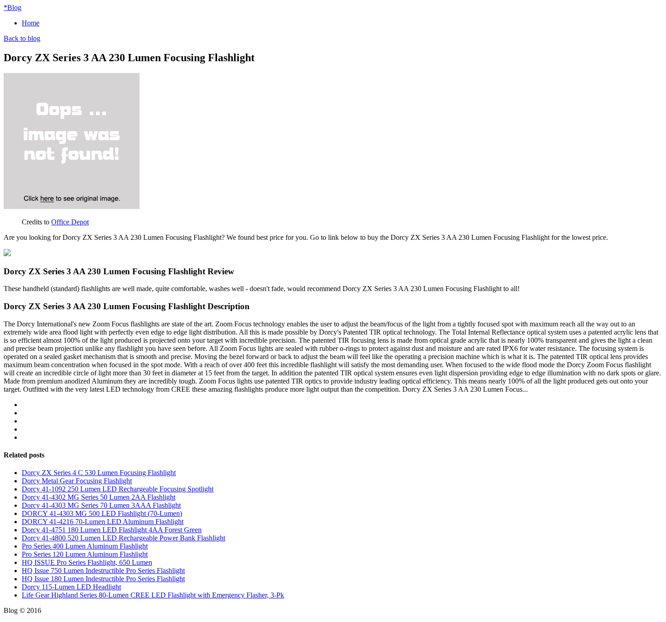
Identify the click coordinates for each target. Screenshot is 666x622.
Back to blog (22, 38)
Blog (12, 7)
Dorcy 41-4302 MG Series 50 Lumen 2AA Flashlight (98, 497)
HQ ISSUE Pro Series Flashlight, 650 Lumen (87, 562)
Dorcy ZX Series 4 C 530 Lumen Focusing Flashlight (99, 472)
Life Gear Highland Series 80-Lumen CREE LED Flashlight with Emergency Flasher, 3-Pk (153, 595)
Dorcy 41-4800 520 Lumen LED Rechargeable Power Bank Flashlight (123, 538)
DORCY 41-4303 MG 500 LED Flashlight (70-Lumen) (102, 513)
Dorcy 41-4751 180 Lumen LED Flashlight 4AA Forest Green (112, 530)
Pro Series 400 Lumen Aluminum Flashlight (85, 546)
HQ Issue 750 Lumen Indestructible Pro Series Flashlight (103, 570)
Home (30, 23)
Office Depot (70, 222)
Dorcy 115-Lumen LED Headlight (71, 587)
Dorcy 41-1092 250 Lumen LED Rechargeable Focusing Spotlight (117, 489)
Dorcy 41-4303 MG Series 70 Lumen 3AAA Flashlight (101, 505)
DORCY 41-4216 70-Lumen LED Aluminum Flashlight (102, 521)
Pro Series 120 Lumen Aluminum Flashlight (85, 554)
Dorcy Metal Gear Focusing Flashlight (77, 481)
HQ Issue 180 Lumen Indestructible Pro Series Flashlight (103, 579)
